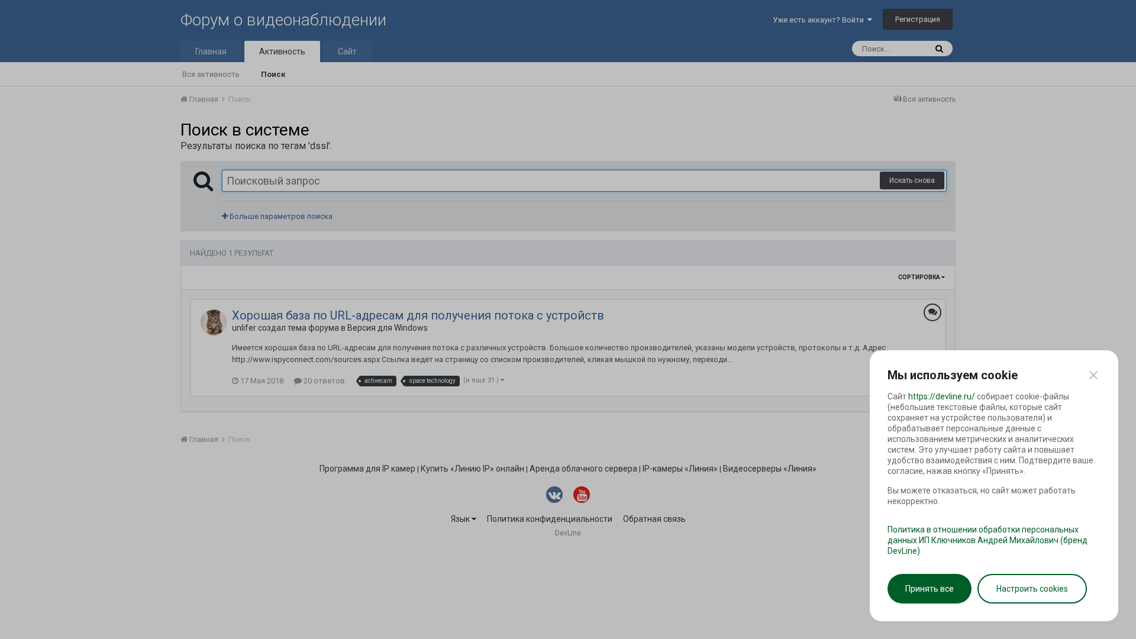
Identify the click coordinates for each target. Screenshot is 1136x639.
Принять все (929, 588)
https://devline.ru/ (941, 396)
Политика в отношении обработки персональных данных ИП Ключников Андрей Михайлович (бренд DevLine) (987, 540)
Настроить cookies (1032, 588)
